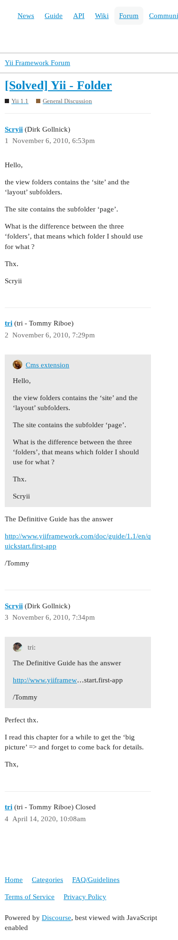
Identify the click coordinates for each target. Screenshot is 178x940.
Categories (47, 879)
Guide (54, 15)
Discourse (56, 917)
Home (14, 879)
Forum (129, 15)
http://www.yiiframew (45, 680)
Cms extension (47, 365)
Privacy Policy (85, 897)
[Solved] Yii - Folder (58, 85)
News (26, 15)
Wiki (102, 15)
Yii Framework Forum (37, 63)
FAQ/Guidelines (96, 879)
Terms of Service (30, 897)
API (78, 15)
